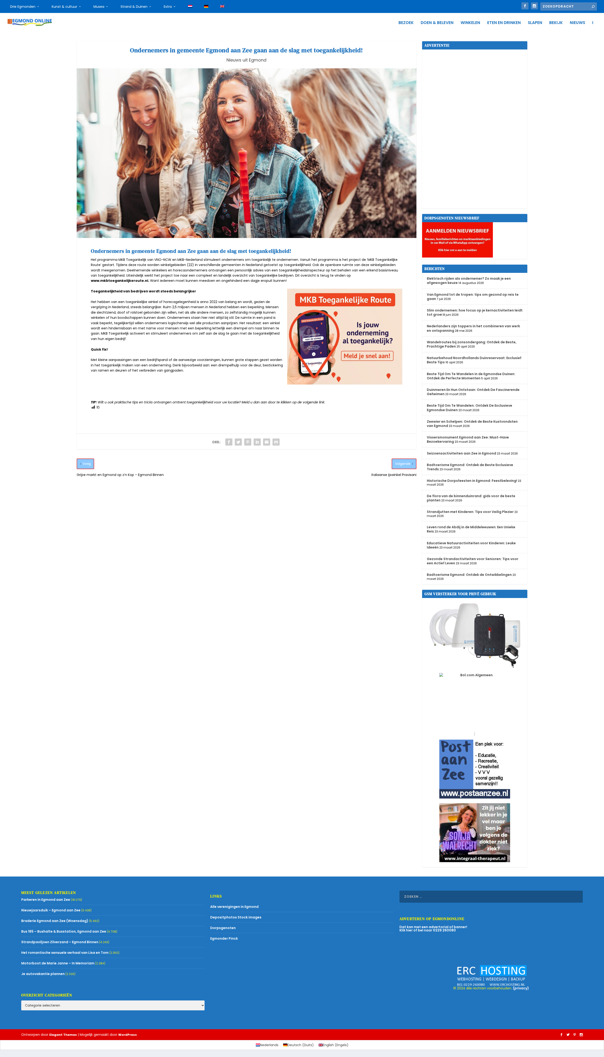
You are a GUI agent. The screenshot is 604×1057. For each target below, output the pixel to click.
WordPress (127, 1034)
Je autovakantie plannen (43, 973)
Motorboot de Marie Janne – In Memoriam (57, 963)
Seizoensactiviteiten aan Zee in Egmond (461, 453)
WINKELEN (470, 23)
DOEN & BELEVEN (437, 23)
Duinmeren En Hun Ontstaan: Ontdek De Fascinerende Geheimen (473, 391)
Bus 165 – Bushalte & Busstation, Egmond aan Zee (63, 931)
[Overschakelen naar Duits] (206, 6)
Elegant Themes (63, 1034)
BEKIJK (556, 23)
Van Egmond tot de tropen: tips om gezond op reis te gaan (473, 296)
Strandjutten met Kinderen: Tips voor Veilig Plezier (470, 511)
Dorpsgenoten (223, 928)
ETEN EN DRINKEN (504, 23)
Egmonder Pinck (224, 938)
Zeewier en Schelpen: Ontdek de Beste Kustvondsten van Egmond (472, 423)
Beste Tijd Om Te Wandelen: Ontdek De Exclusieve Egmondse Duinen (469, 407)
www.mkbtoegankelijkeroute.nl (119, 280)
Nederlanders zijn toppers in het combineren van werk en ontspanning (473, 328)
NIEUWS (577, 23)
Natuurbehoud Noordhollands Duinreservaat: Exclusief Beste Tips (474, 360)
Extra (168, 6)
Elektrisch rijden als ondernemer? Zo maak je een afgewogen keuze (469, 280)
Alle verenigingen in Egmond (234, 906)
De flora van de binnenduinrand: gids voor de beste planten (471, 498)
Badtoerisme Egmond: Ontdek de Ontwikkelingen (469, 574)
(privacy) (521, 988)
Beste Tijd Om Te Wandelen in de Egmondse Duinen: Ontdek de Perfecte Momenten (471, 376)
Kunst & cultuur (64, 6)
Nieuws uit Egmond (246, 60)
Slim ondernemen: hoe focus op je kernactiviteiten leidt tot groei (475, 312)
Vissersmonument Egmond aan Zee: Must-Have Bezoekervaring (468, 439)
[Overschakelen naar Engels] (222, 6)
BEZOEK (406, 23)
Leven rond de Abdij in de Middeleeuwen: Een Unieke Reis (471, 529)
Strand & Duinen (134, 6)
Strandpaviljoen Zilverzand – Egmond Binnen (59, 942)
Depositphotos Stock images (235, 917)
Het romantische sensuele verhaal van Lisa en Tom (65, 952)
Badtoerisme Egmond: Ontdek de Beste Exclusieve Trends (470, 467)
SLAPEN (535, 23)
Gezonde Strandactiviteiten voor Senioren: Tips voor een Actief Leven (472, 561)
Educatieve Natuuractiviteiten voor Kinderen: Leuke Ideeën (471, 545)
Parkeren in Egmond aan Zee (45, 899)
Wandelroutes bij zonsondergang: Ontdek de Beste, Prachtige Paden (471, 344)
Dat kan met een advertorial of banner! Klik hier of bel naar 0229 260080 (433, 929)
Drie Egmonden (22, 6)
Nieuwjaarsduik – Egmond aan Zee (50, 910)
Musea (98, 6)
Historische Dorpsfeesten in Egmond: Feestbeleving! (472, 480)
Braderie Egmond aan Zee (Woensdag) (54, 920)
